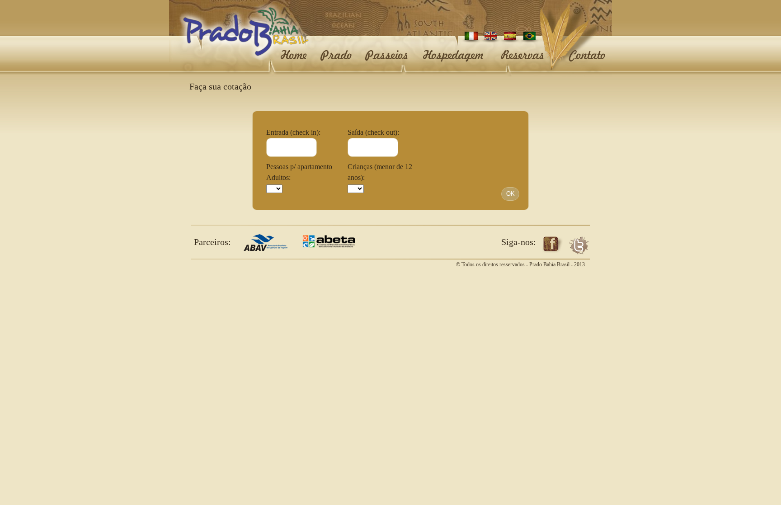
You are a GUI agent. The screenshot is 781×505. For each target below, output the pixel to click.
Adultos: (278, 177)
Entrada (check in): (293, 132)
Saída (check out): (373, 132)
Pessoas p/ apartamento (299, 166)
